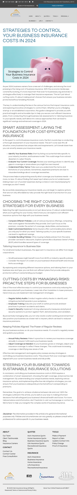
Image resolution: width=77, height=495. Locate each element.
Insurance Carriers (10, 443)
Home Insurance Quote (37, 438)
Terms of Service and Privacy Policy (24, 490)
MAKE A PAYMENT (58, 5)
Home (30, 16)
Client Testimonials (10, 438)
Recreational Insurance (38, 468)
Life (40, 21)
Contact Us (7, 451)
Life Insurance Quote (36, 443)
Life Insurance (34, 465)
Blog (4, 441)
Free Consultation (10, 456)
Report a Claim (58, 438)
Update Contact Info (60, 441)
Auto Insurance (34, 457)
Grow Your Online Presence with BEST (56, 488)
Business (32, 21)
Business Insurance (36, 460)
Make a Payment (59, 436)
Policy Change (58, 443)
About (37, 16)
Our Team (7, 436)
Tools (55, 16)
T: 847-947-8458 (9, 2)
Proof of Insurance (59, 446)
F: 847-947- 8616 (22, 2)
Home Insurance (35, 462)
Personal (64, 16)
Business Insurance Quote (38, 441)
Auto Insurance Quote (36, 436)
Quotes (46, 16)
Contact (49, 21)
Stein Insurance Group (20, 488)
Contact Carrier (9, 454)
